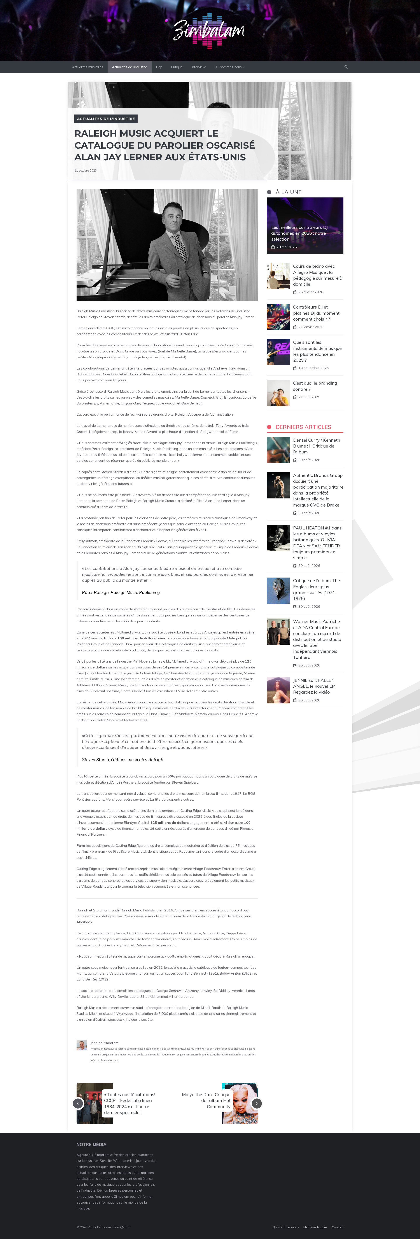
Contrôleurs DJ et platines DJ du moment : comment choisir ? (317, 312)
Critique (177, 67)
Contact (337, 1227)
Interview (198, 67)
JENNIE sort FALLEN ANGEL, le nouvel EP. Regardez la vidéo (314, 686)
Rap (159, 67)
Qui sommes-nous (286, 1227)
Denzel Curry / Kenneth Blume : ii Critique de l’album (316, 446)
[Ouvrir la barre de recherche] (346, 67)
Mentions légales (315, 1227)
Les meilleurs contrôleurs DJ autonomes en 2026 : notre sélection (299, 233)
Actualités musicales (87, 67)
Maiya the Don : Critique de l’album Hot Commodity (206, 1100)
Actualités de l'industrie (106, 118)
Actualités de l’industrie (129, 67)
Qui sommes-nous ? (229, 67)
